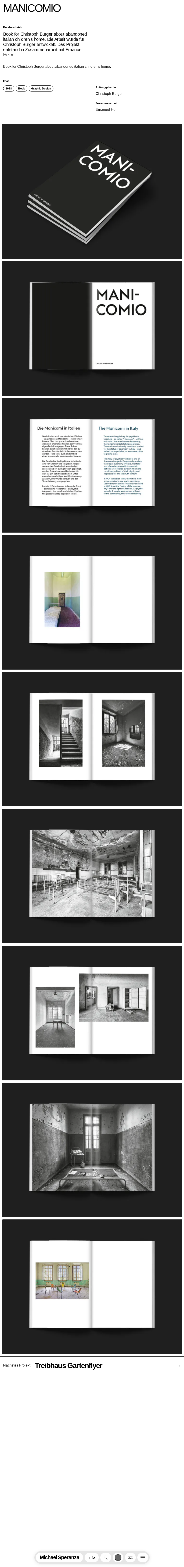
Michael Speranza (59, 1557)
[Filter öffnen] (130, 1557)
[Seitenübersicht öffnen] (142, 1557)
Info (91, 1557)
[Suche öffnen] (105, 1557)
